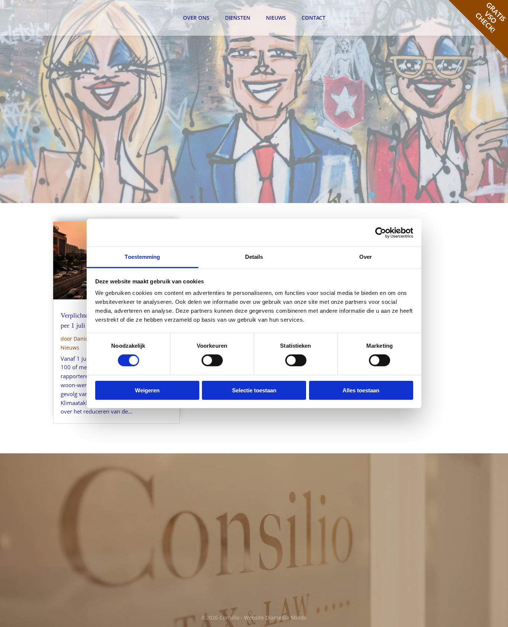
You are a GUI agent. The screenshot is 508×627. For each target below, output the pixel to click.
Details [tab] (254, 257)
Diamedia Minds (286, 617)
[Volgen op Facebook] (271, 575)
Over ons (196, 17)
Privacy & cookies (392, 487)
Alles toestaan (361, 390)
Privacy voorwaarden (396, 519)
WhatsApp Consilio (192, 566)
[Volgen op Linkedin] (287, 575)
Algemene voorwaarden (400, 510)
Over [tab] (365, 257)
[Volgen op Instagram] (302, 575)
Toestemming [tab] (142, 257)
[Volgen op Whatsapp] (318, 575)
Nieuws (276, 17)
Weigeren (147, 390)
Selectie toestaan (254, 390)
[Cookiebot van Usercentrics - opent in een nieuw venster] (380, 232)
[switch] (212, 360)
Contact (313, 17)
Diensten (237, 17)
